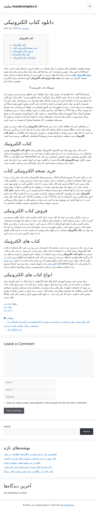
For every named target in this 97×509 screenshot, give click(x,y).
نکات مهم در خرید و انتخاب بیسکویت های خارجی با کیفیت (30, 458)
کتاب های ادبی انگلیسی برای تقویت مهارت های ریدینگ (28, 471)
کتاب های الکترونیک (21, 54)
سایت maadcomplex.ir (20, 6)
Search (7, 426)
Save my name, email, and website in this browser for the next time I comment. (47, 403)
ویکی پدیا (8, 307)
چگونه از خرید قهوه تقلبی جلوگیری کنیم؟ (22, 463)
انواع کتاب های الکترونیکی (24, 57)
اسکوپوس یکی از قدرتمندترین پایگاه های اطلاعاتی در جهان (30, 454)
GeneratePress (67, 505)
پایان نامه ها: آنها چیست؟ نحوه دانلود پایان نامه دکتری (28, 467)
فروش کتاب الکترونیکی (23, 51)
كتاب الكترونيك (19, 45)
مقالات (10, 318)
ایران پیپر (8, 303)
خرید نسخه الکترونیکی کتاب (25, 48)
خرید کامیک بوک (14, 329)
